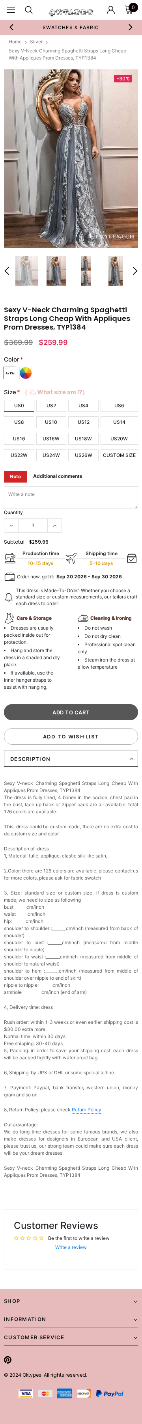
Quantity (13, 512)
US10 (51, 422)
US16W (51, 439)
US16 (19, 439)
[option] (71, 27)
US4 (83, 405)
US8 (19, 422)
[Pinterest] (7, 1359)
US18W (83, 439)
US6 (119, 405)
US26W (83, 455)
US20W (119, 439)
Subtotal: (15, 542)
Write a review (71, 1247)
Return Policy (86, 1110)
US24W (51, 455)
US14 (119, 422)
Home (15, 42)
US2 (51, 405)
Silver (36, 42)
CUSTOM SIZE (119, 455)
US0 (19, 405)
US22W (19, 455)
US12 (84, 422)
